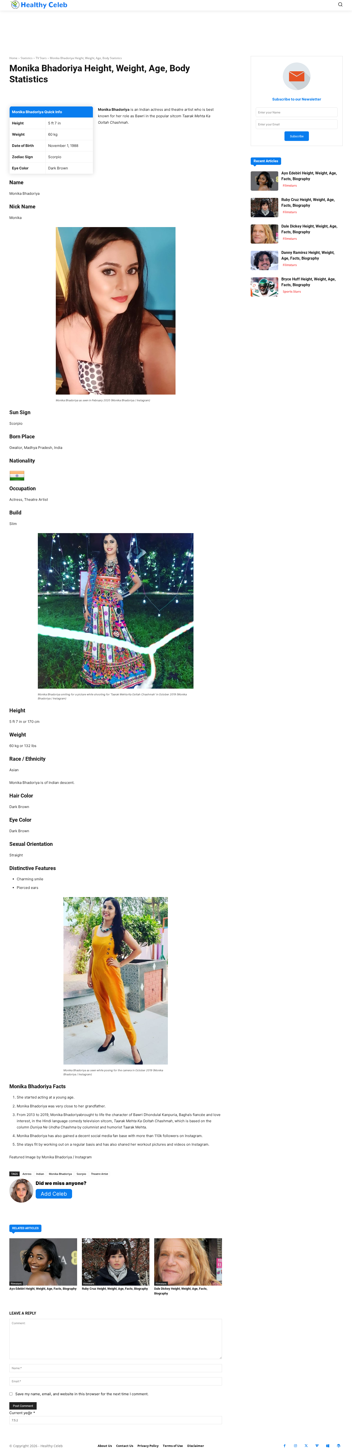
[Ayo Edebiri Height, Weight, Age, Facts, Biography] (43, 1262)
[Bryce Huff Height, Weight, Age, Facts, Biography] (264, 287)
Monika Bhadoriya (60, 1174)
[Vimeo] (317, 1446)
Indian (40, 1174)
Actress (27, 1174)
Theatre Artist (99, 1174)
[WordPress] (338, 1446)
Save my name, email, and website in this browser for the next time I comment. (81, 1394)
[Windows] (328, 1446)
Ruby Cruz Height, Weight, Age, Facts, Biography (115, 1288)
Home (13, 58)
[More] (173, 94)
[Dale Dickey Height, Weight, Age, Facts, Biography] (188, 1262)
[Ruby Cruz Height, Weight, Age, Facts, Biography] (116, 1262)
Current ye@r (22, 1413)
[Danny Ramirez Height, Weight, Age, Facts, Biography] (264, 260)
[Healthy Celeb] (38, 4)
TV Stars (41, 58)
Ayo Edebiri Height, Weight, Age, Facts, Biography (43, 1288)
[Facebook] (284, 1446)
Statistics (27, 58)
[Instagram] (295, 1446)
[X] (306, 1446)
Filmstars (16, 1283)
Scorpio (81, 1174)
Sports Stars (292, 291)
